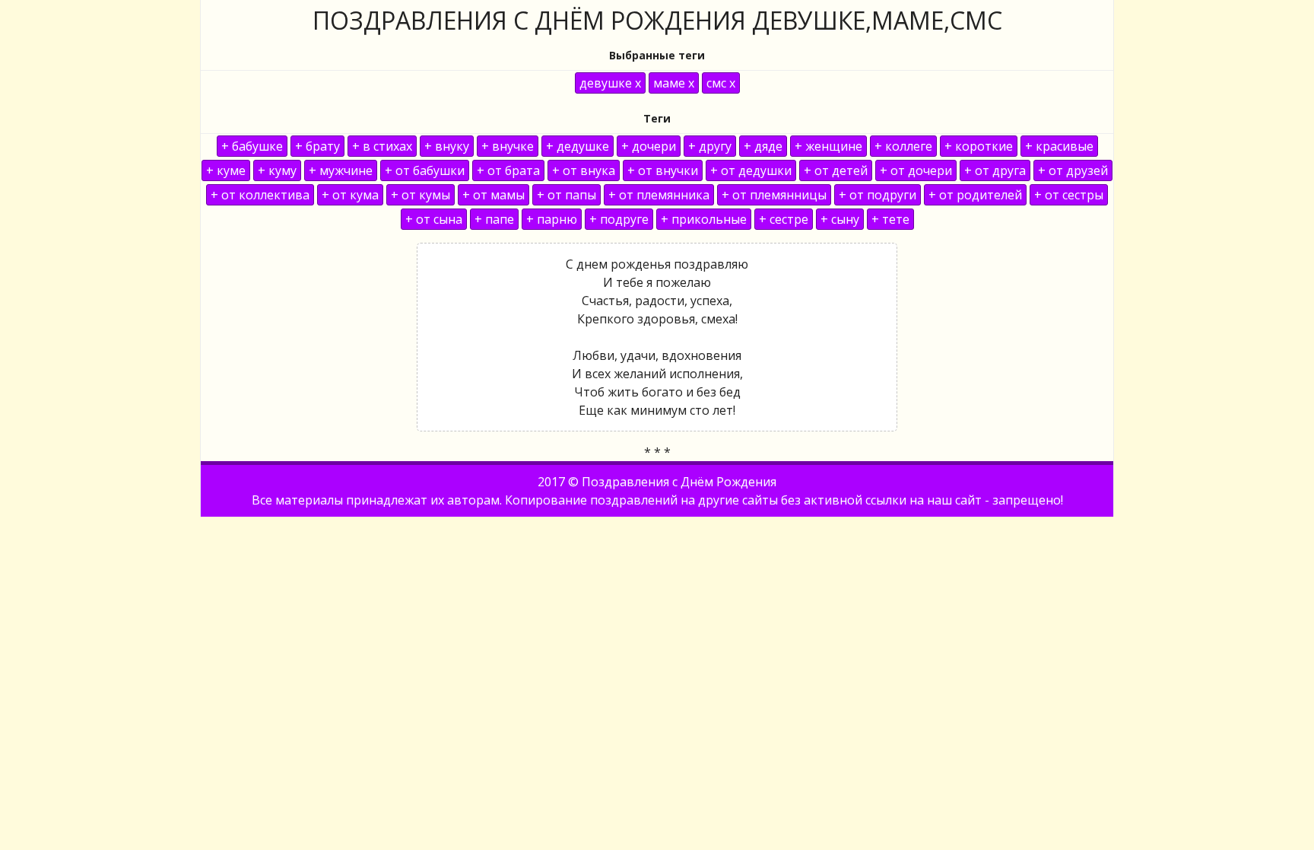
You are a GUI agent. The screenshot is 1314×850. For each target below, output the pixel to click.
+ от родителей (975, 194)
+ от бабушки (425, 170)
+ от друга (995, 170)
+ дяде (763, 146)
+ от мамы (493, 194)
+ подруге (619, 219)
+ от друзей (1073, 170)
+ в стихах (382, 146)
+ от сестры (1068, 194)
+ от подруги (877, 194)
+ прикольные (704, 219)
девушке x (610, 83)
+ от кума (350, 194)
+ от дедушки (751, 170)
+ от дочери (916, 170)
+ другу (710, 146)
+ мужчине (341, 170)
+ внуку (446, 146)
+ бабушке (252, 146)
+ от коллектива (260, 194)
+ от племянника (658, 194)
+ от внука (583, 170)
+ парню (551, 219)
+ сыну (839, 219)
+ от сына (433, 219)
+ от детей (836, 170)
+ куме (226, 170)
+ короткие (978, 146)
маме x (673, 83)
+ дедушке (577, 146)
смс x (720, 83)
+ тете (890, 219)
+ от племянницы (774, 194)
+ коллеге (903, 146)
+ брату (317, 146)
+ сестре (783, 219)
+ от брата (508, 170)
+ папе (494, 219)
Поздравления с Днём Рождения (679, 481)
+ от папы (566, 194)
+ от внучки (662, 170)
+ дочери (648, 146)
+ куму (277, 170)
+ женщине (828, 146)
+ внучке (507, 146)
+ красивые (1059, 146)
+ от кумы (420, 194)
